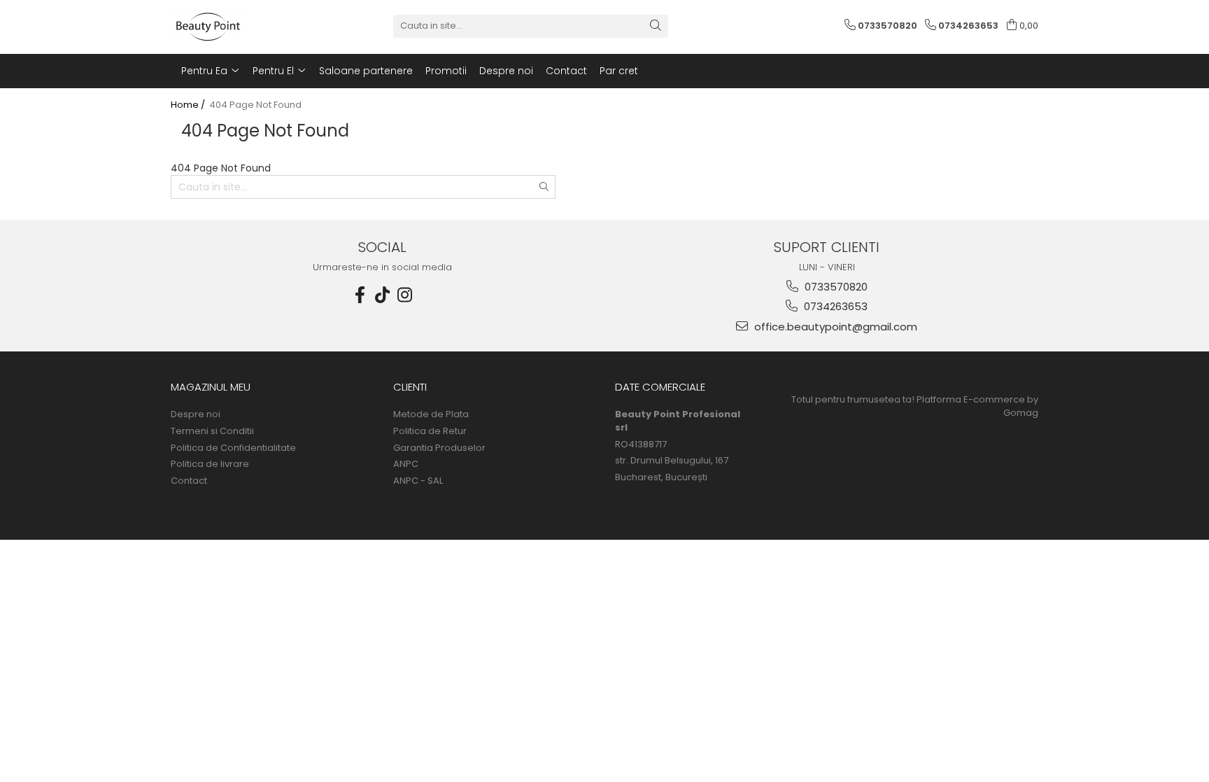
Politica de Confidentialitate (233, 448)
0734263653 (834, 306)
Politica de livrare (210, 464)
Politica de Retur (430, 431)
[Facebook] (360, 295)
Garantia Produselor (439, 448)
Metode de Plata (431, 414)
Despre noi (506, 71)
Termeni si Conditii (212, 431)
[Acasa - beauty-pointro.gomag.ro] (241, 25)
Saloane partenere (366, 71)
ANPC (405, 464)
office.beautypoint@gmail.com (834, 326)
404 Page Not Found (255, 105)
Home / (189, 105)
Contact (566, 71)
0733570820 (835, 286)
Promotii (446, 71)
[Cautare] (655, 26)
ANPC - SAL (418, 481)
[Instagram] (405, 295)
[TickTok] (382, 295)
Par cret (619, 71)
